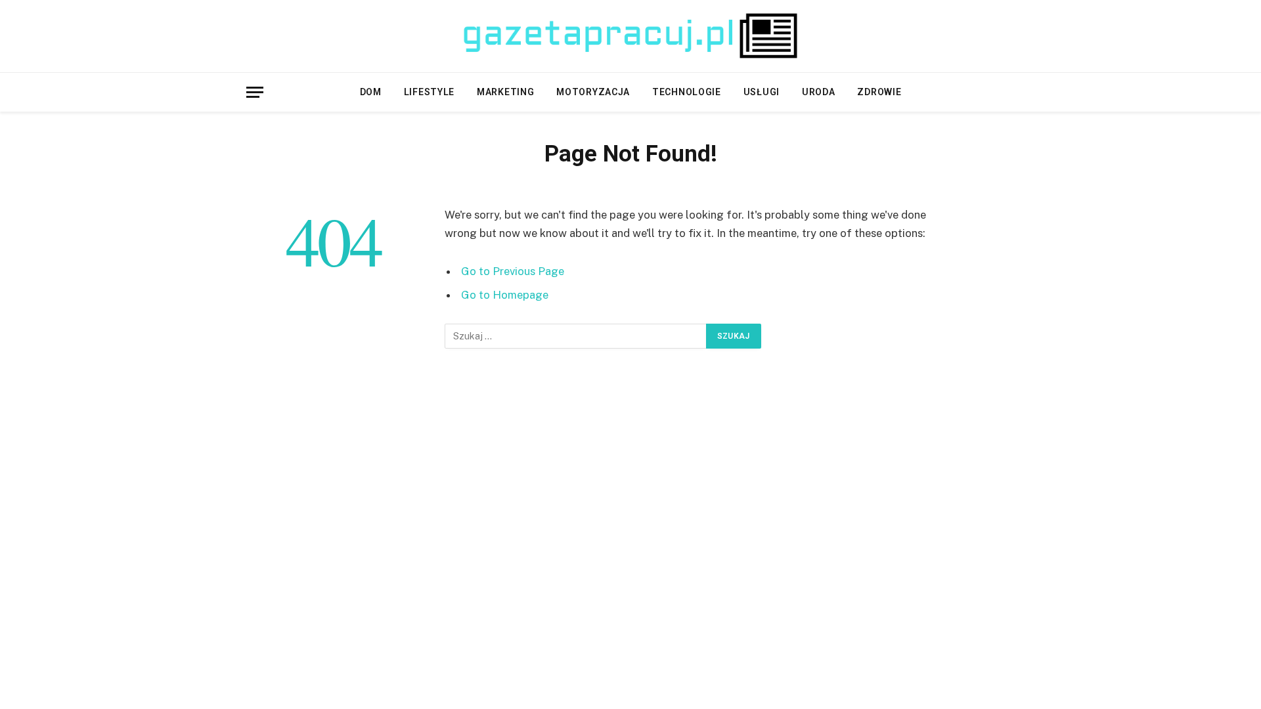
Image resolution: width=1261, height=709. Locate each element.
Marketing (505, 92)
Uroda (818, 92)
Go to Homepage (504, 294)
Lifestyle (429, 92)
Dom (371, 92)
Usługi (761, 92)
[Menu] (254, 92)
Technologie (686, 92)
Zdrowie (879, 92)
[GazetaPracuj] (630, 36)
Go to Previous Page (512, 271)
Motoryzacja (593, 92)
